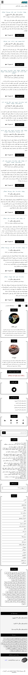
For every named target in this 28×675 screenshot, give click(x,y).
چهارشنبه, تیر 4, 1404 (8, 196)
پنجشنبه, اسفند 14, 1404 (9, 136)
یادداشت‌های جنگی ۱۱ (14, 221)
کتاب (18, 601)
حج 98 (6, 582)
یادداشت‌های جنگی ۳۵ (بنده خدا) (20, 405)
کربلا (7, 601)
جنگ (11, 577)
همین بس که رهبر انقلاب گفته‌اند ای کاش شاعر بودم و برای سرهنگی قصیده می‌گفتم (14, 458)
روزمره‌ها (8, 12)
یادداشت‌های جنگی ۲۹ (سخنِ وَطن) (14, 75)
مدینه (16, 599)
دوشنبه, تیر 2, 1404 (9, 223)
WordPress (14, 672)
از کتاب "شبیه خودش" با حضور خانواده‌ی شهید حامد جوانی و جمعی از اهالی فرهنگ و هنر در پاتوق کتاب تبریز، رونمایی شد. (14, 455)
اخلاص (23, 572)
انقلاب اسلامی (16, 575)
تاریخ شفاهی (22, 577)
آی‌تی (25, 499)
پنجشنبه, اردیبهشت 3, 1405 (8, 16)
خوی (15, 12)
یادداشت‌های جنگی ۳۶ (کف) (21, 403)
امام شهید (13, 572)
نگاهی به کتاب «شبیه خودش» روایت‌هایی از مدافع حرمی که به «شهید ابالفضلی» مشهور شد (15, 464)
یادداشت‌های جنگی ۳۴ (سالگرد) (20, 407)
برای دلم (10, 575)
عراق (13, 596)
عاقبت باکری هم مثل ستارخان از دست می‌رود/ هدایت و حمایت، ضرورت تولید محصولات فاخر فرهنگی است (14, 448)
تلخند (15, 70)
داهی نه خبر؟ (23, 523)
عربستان (8, 596)
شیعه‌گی (3, 12)
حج (14, 582)
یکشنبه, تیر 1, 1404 (9, 252)
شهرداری (23, 594)
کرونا (24, 603)
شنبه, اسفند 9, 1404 (9, 166)
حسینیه (5, 70)
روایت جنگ (7, 584)
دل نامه (12, 41)
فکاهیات (24, 557)
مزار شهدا (11, 599)
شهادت (15, 591)
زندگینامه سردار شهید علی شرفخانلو (16, 375)
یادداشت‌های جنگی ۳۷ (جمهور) (14, 14)
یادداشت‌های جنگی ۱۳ (14, 194)
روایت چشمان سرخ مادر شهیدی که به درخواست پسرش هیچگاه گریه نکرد (15, 477)
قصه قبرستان (22, 599)
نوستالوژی (23, 563)
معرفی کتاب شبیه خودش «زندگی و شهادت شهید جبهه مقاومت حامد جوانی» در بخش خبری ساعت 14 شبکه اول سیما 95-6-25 (14, 469)
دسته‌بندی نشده (22, 526)
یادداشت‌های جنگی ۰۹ (14, 250)
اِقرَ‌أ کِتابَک (23, 70)
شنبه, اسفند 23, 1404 (8, 77)
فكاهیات (8, 648)
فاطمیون (24, 555)
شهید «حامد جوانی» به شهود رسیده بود (17, 446)
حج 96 (11, 582)
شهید (18, 594)
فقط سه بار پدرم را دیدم (20, 443)
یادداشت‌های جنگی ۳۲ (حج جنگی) (14, 44)
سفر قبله (5, 41)
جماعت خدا (19, 12)
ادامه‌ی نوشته (20, 35)
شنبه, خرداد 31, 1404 (8, 281)
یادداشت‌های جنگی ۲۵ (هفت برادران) (14, 134)
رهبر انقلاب (18, 584)
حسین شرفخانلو (19, 16)
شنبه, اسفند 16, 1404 (8, 108)
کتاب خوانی (12, 601)
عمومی (24, 552)
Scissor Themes (16, 671)
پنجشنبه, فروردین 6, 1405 (9, 45)
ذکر (18, 71)
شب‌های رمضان (8, 71)
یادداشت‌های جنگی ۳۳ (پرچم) (20, 409)
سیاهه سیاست (22, 591)
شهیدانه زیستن (6, 594)
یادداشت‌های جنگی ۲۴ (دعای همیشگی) (14, 164)
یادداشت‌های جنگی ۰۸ (14, 279)
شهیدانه (2, 71)
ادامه (6, 660)
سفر (9, 41)
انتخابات (23, 575)
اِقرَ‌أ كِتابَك (17, 638)
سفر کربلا (17, 589)
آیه (26, 70)
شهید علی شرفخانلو (20, 596)
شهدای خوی (9, 591)
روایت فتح (22, 587)
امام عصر (7, 572)
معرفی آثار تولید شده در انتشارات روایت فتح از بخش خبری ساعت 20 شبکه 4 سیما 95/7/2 (14, 472)
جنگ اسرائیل (22, 580)
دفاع (12, 12)
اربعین (18, 572)
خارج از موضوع (21, 41)
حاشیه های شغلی (21, 582)
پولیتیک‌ (24, 12)
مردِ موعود (23, 560)
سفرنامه (23, 589)
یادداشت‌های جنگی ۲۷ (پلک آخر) (14, 106)
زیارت (17, 587)
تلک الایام (15, 577)
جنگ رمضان (14, 580)
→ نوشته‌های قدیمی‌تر (10, 305)
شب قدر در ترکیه (22, 450)
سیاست (11, 589)
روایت (13, 584)
